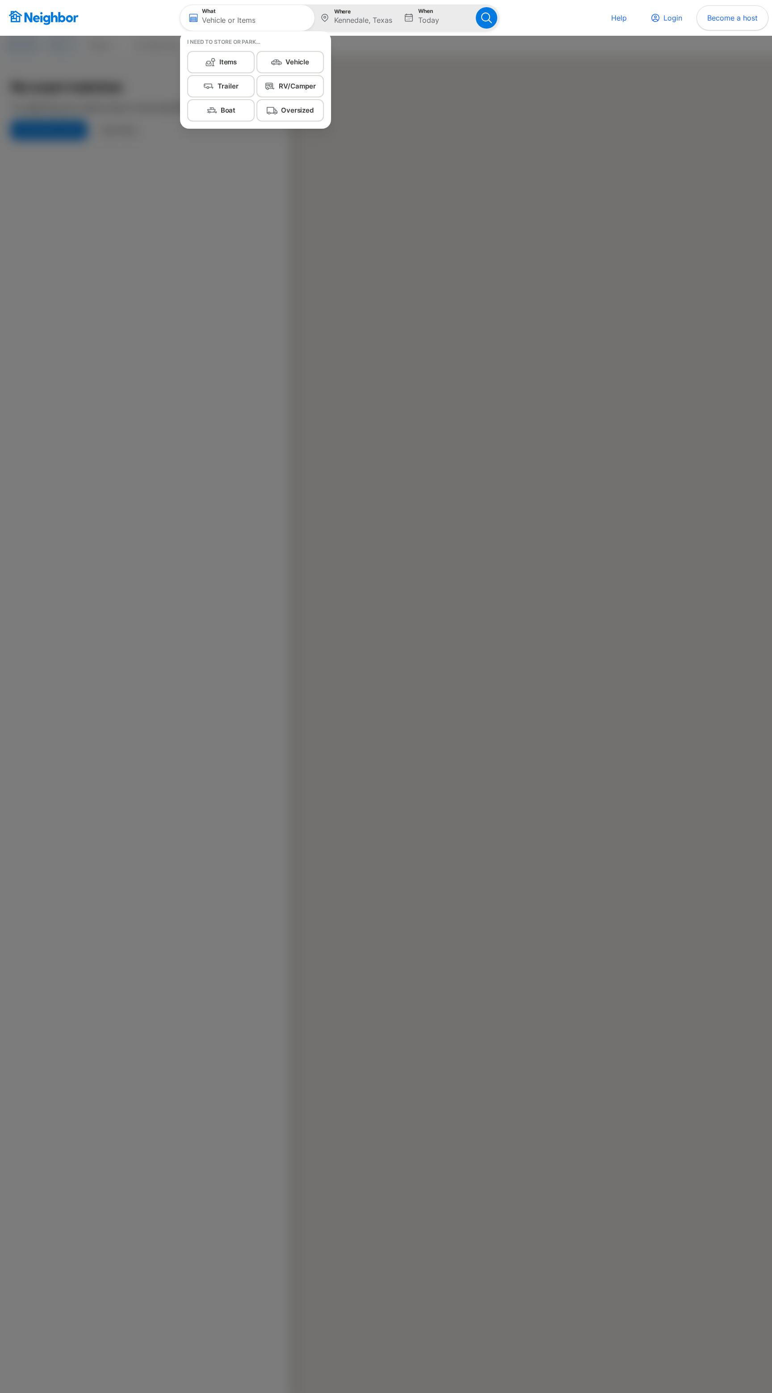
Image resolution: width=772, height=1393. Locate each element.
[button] (247, 18)
